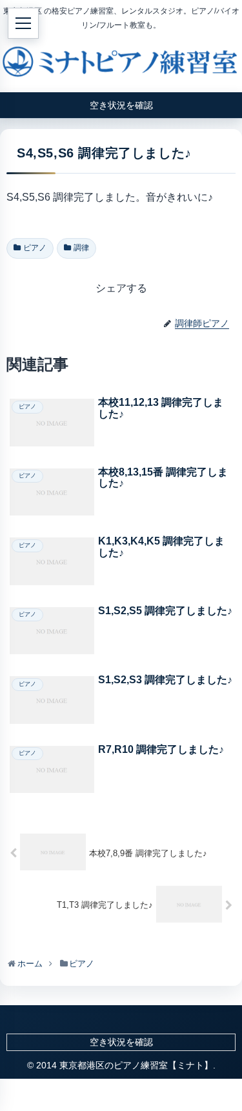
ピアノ (34, 247)
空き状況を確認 (121, 1042)
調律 (81, 247)
